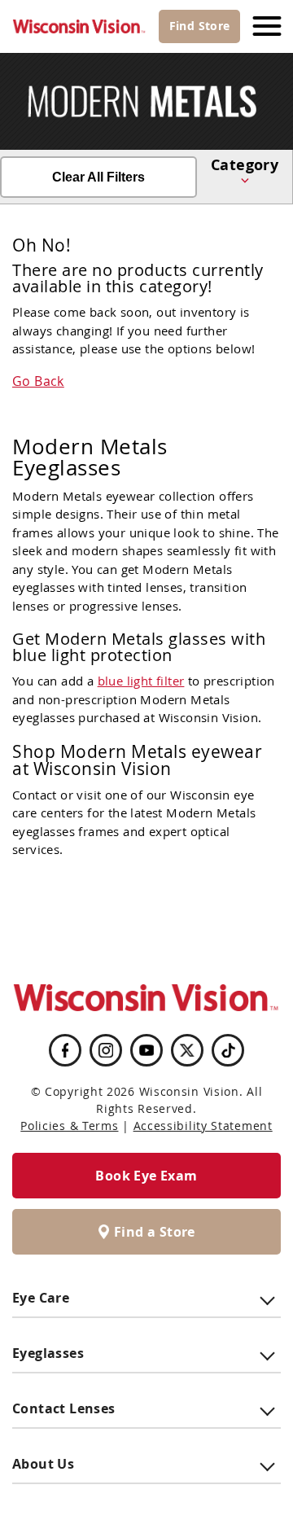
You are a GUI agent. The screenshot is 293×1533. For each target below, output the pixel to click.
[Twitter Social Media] (187, 1050)
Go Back (38, 381)
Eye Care (40, 1298)
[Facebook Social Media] (65, 1050)
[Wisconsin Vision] (79, 26)
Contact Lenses (64, 1408)
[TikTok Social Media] (228, 1050)
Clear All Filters (98, 177)
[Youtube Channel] (146, 1050)
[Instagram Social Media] (105, 1050)
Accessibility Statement (203, 1125)
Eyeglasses (48, 1353)
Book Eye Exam (146, 1176)
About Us (43, 1464)
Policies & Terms (69, 1125)
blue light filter (141, 680)
